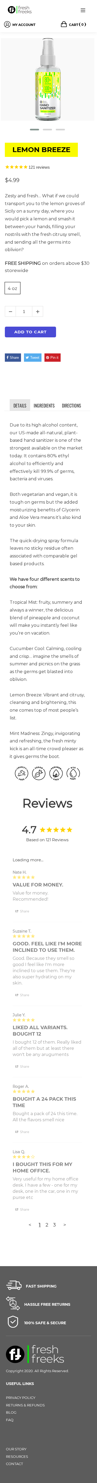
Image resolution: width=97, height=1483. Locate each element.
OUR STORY (16, 1449)
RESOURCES (17, 1456)
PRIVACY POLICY (20, 1397)
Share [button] (24, 911)
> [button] (64, 1225)
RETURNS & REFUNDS (25, 1405)
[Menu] (83, 10)
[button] (34, 129)
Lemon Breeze (41, 149)
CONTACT (14, 1464)
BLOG (11, 1412)
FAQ (9, 1420)
